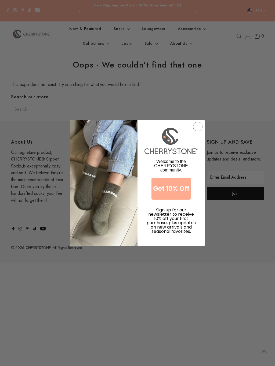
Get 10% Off (171, 188)
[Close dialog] (197, 126)
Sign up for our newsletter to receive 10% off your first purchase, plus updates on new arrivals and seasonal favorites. (171, 215)
